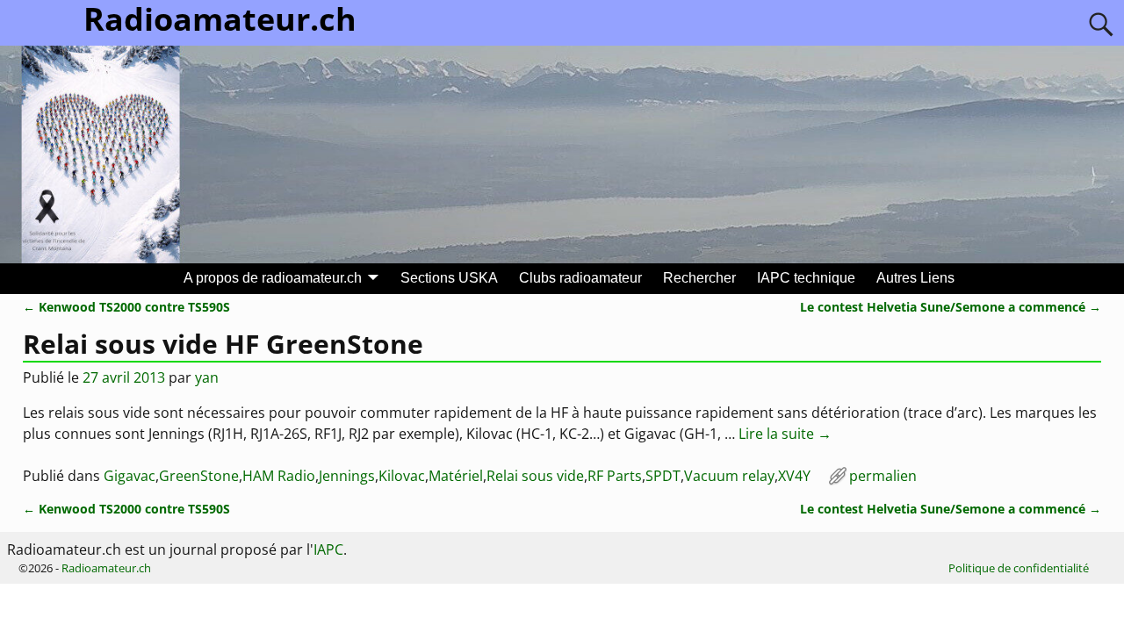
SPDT (663, 475)
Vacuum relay (729, 475)
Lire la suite (785, 433)
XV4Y (794, 475)
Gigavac (129, 475)
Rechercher (699, 277)
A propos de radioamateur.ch (273, 277)
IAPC (328, 549)
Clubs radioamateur (580, 277)
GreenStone (199, 475)
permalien (883, 475)
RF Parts (614, 475)
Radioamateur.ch (106, 568)
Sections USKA (449, 277)
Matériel (456, 475)
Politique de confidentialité (1018, 568)
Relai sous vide (535, 475)
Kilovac (401, 475)
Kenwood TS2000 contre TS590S (126, 306)
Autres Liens (915, 277)
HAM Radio (278, 475)
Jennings (347, 475)
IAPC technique (806, 277)
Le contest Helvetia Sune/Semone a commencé (950, 306)
